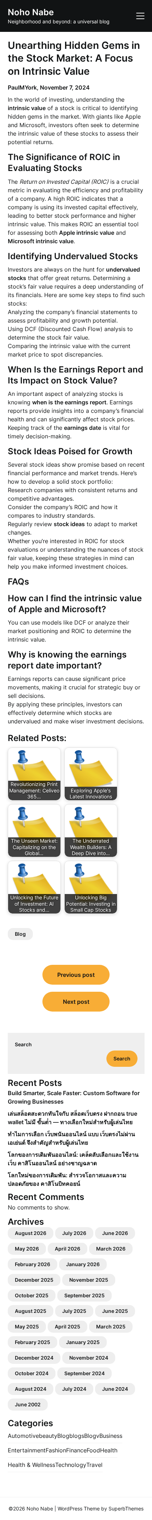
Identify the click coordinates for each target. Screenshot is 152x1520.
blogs (76, 1435)
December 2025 (34, 1280)
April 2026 (67, 1249)
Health (108, 1450)
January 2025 (83, 1342)
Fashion (56, 1450)
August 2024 (30, 1389)
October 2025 (31, 1295)
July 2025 (74, 1311)
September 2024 (84, 1373)
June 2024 (115, 1389)
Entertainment (27, 1450)
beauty (48, 1435)
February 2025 (32, 1342)
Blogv (91, 1435)
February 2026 (32, 1264)
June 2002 (28, 1404)
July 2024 (74, 1389)
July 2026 (74, 1233)
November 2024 (88, 1358)
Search (23, 1044)
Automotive (23, 1435)
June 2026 (115, 1233)
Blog (20, 934)
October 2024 (31, 1373)
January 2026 (83, 1264)
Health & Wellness (31, 1464)
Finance (76, 1450)
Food (93, 1450)
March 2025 (110, 1326)
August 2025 (30, 1311)
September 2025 (84, 1295)
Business (110, 1435)
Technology (70, 1464)
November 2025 (88, 1280)
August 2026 (30, 1233)
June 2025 (115, 1311)
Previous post (76, 974)
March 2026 (110, 1249)
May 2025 (27, 1326)
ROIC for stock (104, 541)
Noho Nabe (31, 12)
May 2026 (27, 1249)
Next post (76, 1001)
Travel (94, 1464)
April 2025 (67, 1326)
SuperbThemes (126, 1508)
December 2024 (34, 1358)
